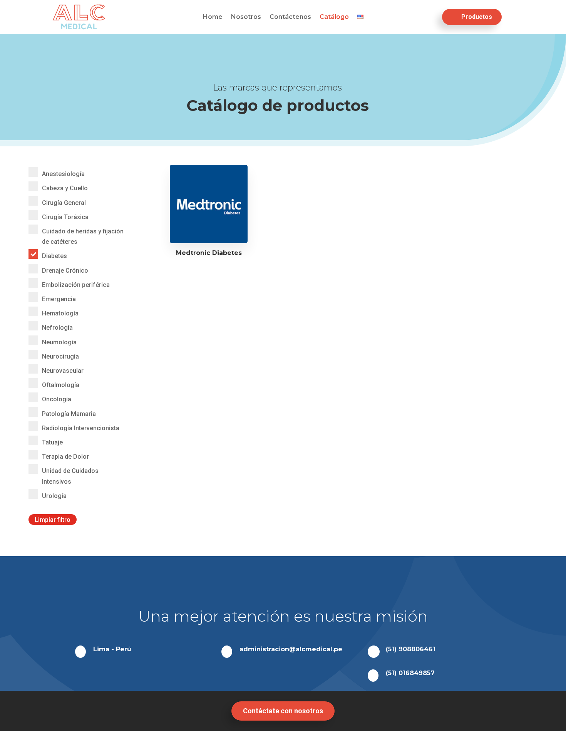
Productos (476, 16)
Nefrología (57, 327)
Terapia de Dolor (65, 456)
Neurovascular (63, 370)
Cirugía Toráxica (65, 217)
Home (213, 17)
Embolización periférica (76, 284)
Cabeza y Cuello (65, 188)
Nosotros (246, 17)
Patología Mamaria (69, 413)
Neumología (59, 342)
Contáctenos (290, 17)
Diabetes (54, 256)
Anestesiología (63, 174)
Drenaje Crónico (65, 270)
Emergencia (59, 299)
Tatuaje (52, 442)
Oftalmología (60, 385)
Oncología (56, 399)
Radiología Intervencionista (80, 428)
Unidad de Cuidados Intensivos (70, 476)
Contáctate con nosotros (283, 711)
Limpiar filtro (52, 519)
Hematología (60, 313)
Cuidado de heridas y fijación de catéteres (83, 236)
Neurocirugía (60, 356)
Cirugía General (64, 202)
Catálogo (334, 17)
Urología (54, 496)
